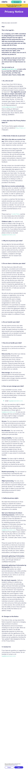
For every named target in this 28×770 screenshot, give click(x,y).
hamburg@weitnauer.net (9, 107)
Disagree (9, 767)
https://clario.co (20, 128)
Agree (19, 767)
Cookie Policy (14, 764)
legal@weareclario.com (9, 69)
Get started (16, 2)
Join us (18, 6)
